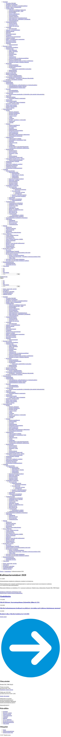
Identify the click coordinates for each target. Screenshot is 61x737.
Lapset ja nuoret (12, 115)
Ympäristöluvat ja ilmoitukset (16, 203)
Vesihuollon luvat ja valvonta (16, 204)
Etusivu (2, 571)
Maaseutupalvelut (10, 246)
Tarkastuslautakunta (13, 20)
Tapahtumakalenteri (13, 132)
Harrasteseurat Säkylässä (12, 165)
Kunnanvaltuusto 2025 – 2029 (16, 11)
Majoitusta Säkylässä (11, 228)
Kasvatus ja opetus (7, 46)
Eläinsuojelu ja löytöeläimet (15, 199)
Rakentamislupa (15, 173)
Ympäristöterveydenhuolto (12, 185)
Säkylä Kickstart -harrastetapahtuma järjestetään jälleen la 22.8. (20, 602)
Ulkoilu (10, 144)
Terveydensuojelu (16, 191)
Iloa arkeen (8, 250)
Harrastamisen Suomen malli (15, 157)
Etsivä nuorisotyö (13, 152)
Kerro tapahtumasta (13, 133)
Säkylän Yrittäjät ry (10, 247)
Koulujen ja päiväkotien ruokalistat (14, 79)
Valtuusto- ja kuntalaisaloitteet (13, 30)
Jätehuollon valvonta (14, 208)
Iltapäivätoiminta (13, 70)
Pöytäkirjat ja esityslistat (8, 291)
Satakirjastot (12, 121)
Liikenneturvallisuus (10, 97)
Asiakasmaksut (12, 56)
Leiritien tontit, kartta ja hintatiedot (17, 102)
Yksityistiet (8, 95)
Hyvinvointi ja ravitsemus (12, 254)
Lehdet (10, 117)
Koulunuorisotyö (13, 150)
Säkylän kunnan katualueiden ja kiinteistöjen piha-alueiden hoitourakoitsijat (26, 94)
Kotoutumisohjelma (10, 263)
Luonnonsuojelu (13, 213)
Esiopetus (11, 55)
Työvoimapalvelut (10, 237)
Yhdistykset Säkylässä (11, 166)
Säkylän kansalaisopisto (11, 74)
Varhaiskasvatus (9, 48)
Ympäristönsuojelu (10, 201)
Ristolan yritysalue (10, 244)
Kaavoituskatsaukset (14, 91)
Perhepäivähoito (13, 54)
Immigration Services (11, 264)
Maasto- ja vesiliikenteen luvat (16, 209)
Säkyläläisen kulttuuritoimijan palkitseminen (19, 134)
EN (4, 270)
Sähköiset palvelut (7, 294)
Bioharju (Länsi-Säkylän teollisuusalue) (15, 243)
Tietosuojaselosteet (13, 44)
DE (4, 271)
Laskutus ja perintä (10, 38)
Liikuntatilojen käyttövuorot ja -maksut (15, 158)
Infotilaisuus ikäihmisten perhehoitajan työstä (10, 591)
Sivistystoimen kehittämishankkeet (14, 77)
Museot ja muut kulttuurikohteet (13, 232)
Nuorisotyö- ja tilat (13, 153)
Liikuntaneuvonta (13, 142)
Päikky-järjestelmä (13, 51)
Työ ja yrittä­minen (7, 233)
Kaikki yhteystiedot (4, 696)
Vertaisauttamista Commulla (12, 161)
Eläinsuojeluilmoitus (16, 200)
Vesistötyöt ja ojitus (13, 205)
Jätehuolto (8, 32)
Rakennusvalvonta (10, 170)
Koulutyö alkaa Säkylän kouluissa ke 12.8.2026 (14, 614)
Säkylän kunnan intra (8, 732)
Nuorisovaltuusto (13, 23)
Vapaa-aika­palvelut (7, 109)
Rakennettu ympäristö (14, 180)
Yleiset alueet (9, 99)
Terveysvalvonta (13, 187)
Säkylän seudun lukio (11, 73)
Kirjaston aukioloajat (14, 111)
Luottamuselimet (10, 8)
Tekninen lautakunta (13, 16)
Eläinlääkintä (12, 197)
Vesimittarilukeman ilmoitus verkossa (17, 86)
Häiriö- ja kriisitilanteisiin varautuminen (15, 39)
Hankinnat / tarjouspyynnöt (12, 103)
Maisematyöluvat (13, 211)
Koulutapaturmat (13, 71)
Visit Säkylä (6, 290)
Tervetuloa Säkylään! (11, 3)
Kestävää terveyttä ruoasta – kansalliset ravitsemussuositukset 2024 (25, 256)
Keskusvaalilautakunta (14, 14)
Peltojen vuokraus (10, 107)
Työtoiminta (9, 162)
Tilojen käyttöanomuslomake (15, 160)
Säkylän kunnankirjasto (8, 731)
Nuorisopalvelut (9, 149)
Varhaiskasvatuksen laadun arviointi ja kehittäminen (21, 60)
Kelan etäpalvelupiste (11, 34)
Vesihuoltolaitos (9, 83)
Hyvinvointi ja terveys (8, 248)
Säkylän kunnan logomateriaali (13, 36)
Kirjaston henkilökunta (14, 113)
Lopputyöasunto (10, 236)
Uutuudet (11, 122)
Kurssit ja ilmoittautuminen (15, 75)
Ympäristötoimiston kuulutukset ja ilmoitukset (16, 217)
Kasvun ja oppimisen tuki (15, 59)
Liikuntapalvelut (10, 137)
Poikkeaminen (15, 176)
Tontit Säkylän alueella (11, 101)
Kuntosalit (11, 141)
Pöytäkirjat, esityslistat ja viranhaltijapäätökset (16, 5)
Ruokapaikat (9, 231)
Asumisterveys (18, 193)
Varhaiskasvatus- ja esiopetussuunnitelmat (18, 58)
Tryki (10, 154)
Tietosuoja (8, 43)
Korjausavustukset (13, 183)
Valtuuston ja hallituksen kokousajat (17, 10)
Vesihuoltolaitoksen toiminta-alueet (17, 87)
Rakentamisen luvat (13, 172)
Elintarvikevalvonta (16, 188)
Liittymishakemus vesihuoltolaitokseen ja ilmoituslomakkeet (23, 85)
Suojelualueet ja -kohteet (17, 215)
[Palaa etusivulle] (3, 276)
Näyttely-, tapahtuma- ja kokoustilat (17, 119)
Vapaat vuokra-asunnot (11, 105)
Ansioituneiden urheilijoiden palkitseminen (19, 148)
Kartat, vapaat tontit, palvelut (10, 289)
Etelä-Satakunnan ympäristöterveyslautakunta (19, 19)
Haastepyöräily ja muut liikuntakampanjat (18, 146)
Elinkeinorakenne (10, 31)
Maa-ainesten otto (13, 212)
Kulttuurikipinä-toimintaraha (15, 136)
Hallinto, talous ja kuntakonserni (13, 7)
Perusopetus (9, 63)
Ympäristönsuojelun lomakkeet (16, 216)
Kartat (4, 730)
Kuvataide (11, 128)
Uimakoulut (12, 145)
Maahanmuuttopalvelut (8, 262)
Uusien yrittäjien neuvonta (12, 235)
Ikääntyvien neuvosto (14, 26)
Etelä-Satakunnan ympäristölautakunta (18, 18)
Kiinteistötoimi (9, 82)
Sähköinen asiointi (13, 184)
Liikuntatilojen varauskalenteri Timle (17, 140)
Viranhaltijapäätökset (8, 293)
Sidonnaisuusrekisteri (11, 40)
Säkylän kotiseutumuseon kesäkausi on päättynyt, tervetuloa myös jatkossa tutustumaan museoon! (30, 608)
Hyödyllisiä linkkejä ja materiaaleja (17, 98)
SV (4, 268)
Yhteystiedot (9, 219)
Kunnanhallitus (12, 12)
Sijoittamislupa (15, 177)
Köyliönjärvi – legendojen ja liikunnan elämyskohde (21, 78)
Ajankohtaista (7, 571)
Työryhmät (8, 27)
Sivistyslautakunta (13, 15)
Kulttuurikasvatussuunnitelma (16, 130)
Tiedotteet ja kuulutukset (11, 4)
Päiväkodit (11, 52)
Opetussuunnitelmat (13, 64)
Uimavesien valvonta (20, 192)
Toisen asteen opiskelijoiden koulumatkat (21, 69)
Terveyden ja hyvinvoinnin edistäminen (15, 259)
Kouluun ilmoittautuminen (15, 66)
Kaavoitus (8, 89)
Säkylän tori (9, 227)
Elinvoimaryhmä (13, 28)
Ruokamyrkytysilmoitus (20, 189)
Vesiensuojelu (12, 207)
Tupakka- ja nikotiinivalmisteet (19, 195)
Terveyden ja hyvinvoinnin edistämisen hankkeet (17, 260)
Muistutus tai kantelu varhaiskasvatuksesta (19, 62)
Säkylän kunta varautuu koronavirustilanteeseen (11, 593)
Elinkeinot (8, 242)
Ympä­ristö (5, 169)
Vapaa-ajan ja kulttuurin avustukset (14, 164)
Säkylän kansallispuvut (14, 125)
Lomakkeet (8, 35)
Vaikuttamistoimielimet (11, 22)
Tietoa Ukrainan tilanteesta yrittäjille (14, 239)
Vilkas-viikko (12, 258)
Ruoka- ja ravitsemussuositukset (16, 255)
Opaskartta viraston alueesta (6, 689)
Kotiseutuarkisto (13, 126)
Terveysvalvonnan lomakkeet (19, 196)
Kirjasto (8, 110)
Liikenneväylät (9, 93)
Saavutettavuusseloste (11, 42)
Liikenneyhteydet (10, 229)
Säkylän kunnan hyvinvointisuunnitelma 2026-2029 (18, 252)
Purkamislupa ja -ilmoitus (18, 174)
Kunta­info (5, 1)
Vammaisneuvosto (13, 24)
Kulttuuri (8, 123)
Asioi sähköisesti (13, 50)
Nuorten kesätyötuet (10, 240)
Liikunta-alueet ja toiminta (15, 138)
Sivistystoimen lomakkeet (12, 47)
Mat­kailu (5, 225)
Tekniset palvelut (7, 81)
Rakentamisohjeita (13, 181)
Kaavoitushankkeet (13, 90)
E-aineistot (11, 118)
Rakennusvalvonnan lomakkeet (16, 178)
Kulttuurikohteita (13, 129)
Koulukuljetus (12, 67)
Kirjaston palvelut (13, 114)
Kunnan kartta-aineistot (11, 106)
